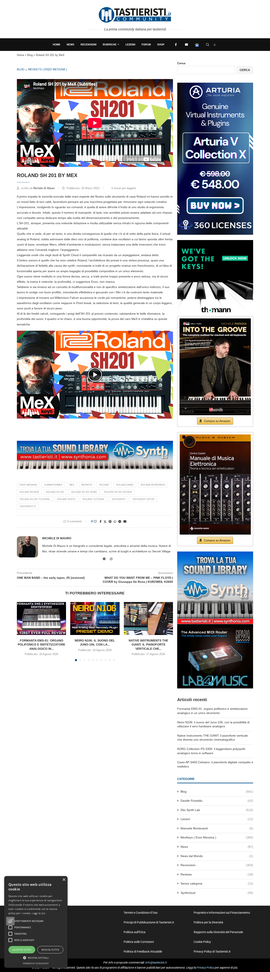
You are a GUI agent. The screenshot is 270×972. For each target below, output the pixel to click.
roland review (29, 492)
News (70, 44)
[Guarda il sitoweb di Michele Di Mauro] (104, 558)
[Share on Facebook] (100, 521)
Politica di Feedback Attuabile (143, 951)
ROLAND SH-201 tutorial (35, 499)
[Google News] (197, 44)
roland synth (66, 499)
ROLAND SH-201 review (118, 492)
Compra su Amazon (217, 421)
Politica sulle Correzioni (139, 941)
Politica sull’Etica (135, 932)
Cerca (181, 63)
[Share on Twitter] (105, 521)
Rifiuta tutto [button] (50, 949)
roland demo (125, 484)
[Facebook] (176, 44)
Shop (160, 44)
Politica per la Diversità (208, 922)
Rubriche (109, 44)
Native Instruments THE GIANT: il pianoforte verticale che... (148, 644)
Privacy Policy (205, 967)
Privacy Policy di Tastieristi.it (212, 951)
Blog (30, 55)
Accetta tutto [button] (21, 949)
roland (104, 484)
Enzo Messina (28, 484)
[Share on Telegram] (119, 521)
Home (56, 44)
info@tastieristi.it (156, 962)
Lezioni (130, 44)
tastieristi (118, 499)
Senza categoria (217, 883)
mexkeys (86, 484)
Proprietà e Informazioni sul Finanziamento (222, 912)
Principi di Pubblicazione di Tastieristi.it (149, 922)
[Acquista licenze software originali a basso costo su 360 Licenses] (215, 84)
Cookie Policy (202, 941)
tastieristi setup (143, 499)
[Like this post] (95, 521)
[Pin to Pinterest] (110, 521)
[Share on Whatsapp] (115, 521)
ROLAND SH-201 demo (84, 492)
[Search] (207, 44)
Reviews (217, 874)
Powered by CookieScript (36, 963)
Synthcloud (217, 892)
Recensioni (88, 44)
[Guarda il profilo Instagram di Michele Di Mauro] (111, 558)
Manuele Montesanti (217, 828)
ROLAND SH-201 (55, 492)
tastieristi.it (28, 506)
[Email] (186, 44)
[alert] (36, 922)
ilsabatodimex (53, 484)
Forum (146, 44)
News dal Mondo (217, 856)
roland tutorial (93, 499)
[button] (95, 375)
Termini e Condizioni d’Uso (141, 912)
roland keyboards (153, 484)
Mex (71, 484)
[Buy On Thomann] (215, 241)
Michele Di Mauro (44, 188)
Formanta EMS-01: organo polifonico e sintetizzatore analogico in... (41, 644)
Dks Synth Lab (217, 810)
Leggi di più (38, 913)
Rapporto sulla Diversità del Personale (218, 932)
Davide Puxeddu (217, 800)
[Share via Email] (124, 521)
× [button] (63, 879)
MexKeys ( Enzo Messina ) (47, 69)
